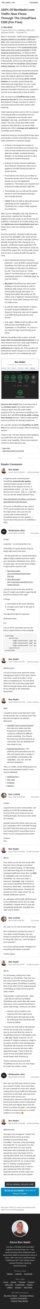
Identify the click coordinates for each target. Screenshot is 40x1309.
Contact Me (19, 1285)
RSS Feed (28, 1288)
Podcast (22, 1282)
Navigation (34, 2)
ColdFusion (21, 30)
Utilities (10, 1288)
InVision (18, 1288)
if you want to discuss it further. (20, 1192)
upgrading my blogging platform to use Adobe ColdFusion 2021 (20, 39)
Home (5, 1282)
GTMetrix (11, 783)
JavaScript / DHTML (7, 32)
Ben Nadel (8, 27)
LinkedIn (18, 1274)
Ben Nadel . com (8, 2)
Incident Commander (18, 1298)
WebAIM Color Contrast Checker (20, 725)
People (30, 1285)
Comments (20, 32)
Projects (31, 1282)
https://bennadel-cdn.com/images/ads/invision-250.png (19, 573)
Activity (13, 1282)
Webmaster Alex (16, 530)
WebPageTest (13, 777)
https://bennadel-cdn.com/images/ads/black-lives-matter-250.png (20, 582)
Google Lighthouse (29, 73)
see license (20, 1209)
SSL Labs (11, 780)
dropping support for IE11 (11, 53)
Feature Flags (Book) (19, 1301)
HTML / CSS (30, 30)
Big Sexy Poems (10, 1296)
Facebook (28, 1274)
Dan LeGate (14, 794)
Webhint (10, 786)
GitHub (9, 1274)
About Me (9, 1285)
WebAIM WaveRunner (16, 749)
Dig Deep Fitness (27, 1296)
